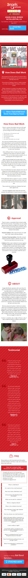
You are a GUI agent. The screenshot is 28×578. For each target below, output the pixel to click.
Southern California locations (18, 306)
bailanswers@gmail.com (10, 479)
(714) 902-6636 (15, 28)
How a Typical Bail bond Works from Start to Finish (14, 113)
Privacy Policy (16, 571)
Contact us (4, 318)
